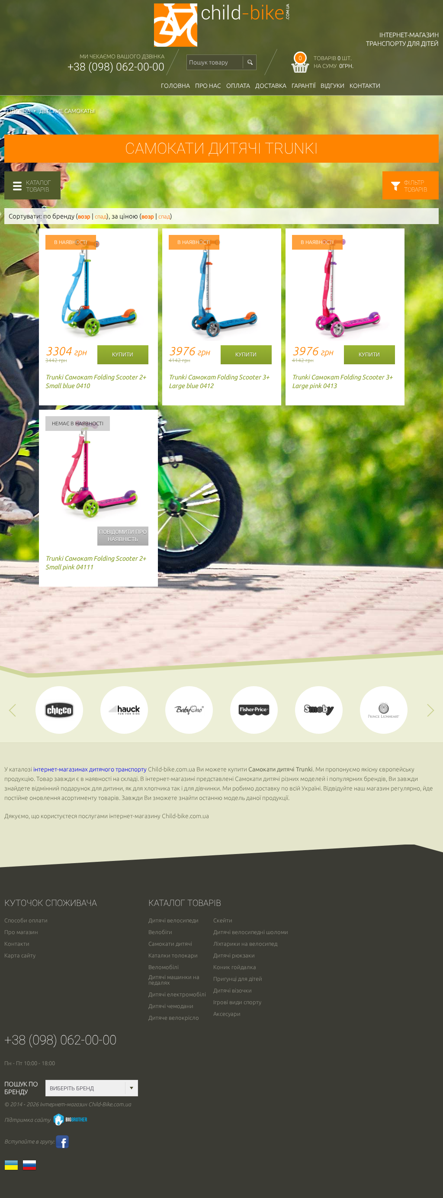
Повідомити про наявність (123, 536)
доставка (270, 85)
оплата (238, 85)
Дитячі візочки (232, 990)
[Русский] (31, 1168)
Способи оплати (26, 920)
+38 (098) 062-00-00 (115, 67)
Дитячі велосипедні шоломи (250, 932)
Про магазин (21, 932)
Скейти (222, 920)
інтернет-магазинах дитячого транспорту (90, 769)
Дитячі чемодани (170, 1006)
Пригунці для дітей (237, 979)
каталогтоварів (38, 186)
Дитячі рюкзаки (234, 955)
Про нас (208, 85)
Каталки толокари (173, 955)
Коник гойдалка (234, 967)
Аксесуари (227, 1014)
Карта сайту (19, 955)
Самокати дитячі (170, 944)
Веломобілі (163, 967)
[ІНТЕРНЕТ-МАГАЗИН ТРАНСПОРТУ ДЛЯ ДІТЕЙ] (221, 44)
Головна (175, 85)
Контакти (365, 85)
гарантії (303, 85)
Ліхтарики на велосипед (245, 944)
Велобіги (160, 932)
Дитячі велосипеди (173, 920)
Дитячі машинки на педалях (173, 980)
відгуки (332, 85)
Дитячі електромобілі (177, 994)
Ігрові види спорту (237, 1002)
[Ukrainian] (13, 1168)
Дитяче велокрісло (173, 1018)
